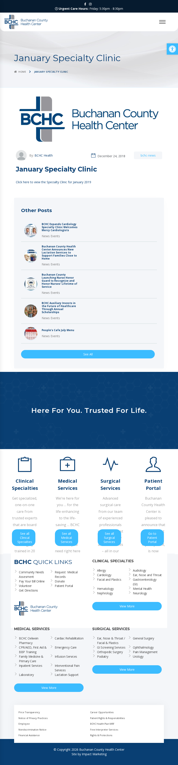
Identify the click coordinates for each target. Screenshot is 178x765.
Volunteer (25, 586)
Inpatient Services (30, 666)
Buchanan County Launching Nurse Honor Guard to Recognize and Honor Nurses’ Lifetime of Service (59, 280)
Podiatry (102, 656)
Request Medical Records (66, 574)
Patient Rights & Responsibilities (107, 718)
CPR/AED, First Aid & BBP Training (33, 649)
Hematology (105, 589)
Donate (60, 581)
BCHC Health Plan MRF (102, 723)
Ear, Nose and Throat (147, 575)
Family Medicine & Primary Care (31, 658)
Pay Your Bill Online (32, 581)
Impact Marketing (94, 754)
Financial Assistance (29, 735)
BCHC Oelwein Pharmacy (29, 640)
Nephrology (105, 593)
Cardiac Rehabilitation (69, 638)
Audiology (139, 570)
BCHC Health (44, 155)
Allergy (101, 570)
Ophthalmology (143, 647)
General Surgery (143, 638)
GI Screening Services (111, 647)
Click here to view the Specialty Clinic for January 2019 (53, 182)
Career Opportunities (102, 712)
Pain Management (145, 652)
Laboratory (26, 675)
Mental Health (142, 589)
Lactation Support (67, 675)
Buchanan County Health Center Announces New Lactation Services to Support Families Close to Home (59, 252)
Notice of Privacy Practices (33, 718)
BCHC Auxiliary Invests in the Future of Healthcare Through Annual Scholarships (59, 308)
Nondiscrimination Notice (32, 729)
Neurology (140, 593)
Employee (24, 723)
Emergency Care (66, 647)
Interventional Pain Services (67, 668)
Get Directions (28, 590)
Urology (138, 656)
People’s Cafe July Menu (58, 330)
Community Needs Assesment (32, 574)
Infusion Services (66, 656)
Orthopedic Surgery (110, 652)
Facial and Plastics (109, 579)
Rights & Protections (101, 735)
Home (22, 71)
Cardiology (104, 575)
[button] (172, 49)
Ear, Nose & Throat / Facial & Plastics (111, 640)
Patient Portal (64, 586)
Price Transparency (29, 712)
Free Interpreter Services (104, 729)
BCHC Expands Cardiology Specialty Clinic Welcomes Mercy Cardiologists (59, 227)
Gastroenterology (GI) (145, 581)
